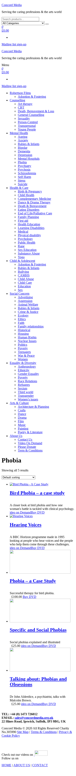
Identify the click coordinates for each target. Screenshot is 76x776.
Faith (21, 322)
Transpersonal (27, 125)
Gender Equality (28, 374)
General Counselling (31, 115)
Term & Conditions (30, 450)
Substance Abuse (29, 253)
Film (21, 421)
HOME (6, 765)
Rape (21, 246)
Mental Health (19, 133)
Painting (23, 428)
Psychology (25, 239)
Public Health (26, 242)
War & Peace (26, 355)
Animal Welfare (28, 304)
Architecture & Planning (33, 406)
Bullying (23, 271)
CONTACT (40, 765)
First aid (23, 220)
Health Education (29, 224)
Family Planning (28, 217)
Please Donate (27, 446)
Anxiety (23, 140)
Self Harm (24, 177)
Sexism (22, 388)
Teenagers (24, 352)
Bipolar (22, 147)
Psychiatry (24, 166)
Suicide (22, 184)
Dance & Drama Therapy (34, 202)
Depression (25, 155)
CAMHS (24, 275)
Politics (22, 344)
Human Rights (27, 337)
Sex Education (27, 250)
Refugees (24, 384)
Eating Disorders (28, 209)
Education (24, 286)
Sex (20, 290)
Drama (22, 417)
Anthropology (27, 366)
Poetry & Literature (30, 432)
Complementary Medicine (34, 198)
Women (23, 359)
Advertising (25, 297)
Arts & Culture (19, 403)
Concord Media (12, 5)
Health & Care (19, 187)
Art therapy (25, 104)
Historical (24, 330)
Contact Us (25, 439)
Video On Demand (30, 443)
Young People (27, 129)
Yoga (21, 257)
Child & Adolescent (22, 260)
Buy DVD (38, 512)
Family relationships (31, 326)
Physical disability (29, 235)
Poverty (23, 348)
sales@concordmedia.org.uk (34, 717)
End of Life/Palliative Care (35, 213)
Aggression (25, 301)
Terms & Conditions (44, 732)
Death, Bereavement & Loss (36, 111)
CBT (21, 107)
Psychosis (24, 169)
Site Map (23, 732)
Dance (22, 414)
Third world (25, 392)
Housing (23, 333)
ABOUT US (21, 765)
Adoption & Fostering (32, 96)
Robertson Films (20, 93)
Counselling (17, 100)
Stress (21, 180)
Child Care (25, 282)
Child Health (26, 195)
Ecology (23, 315)
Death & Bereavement (32, 206)
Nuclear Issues (27, 341)
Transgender (26, 395)
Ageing (22, 136)
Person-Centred (28, 122)
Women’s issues (28, 399)
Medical (23, 231)
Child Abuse (26, 279)
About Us (16, 436)
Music (22, 425)
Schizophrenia (27, 173)
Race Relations (27, 381)
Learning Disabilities (31, 228)
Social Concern (19, 293)
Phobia (22, 162)
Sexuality (24, 118)
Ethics (22, 319)
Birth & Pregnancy (30, 191)
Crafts (22, 410)
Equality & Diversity (23, 363)
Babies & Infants (28, 144)
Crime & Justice (28, 312)
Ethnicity (23, 370)
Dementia (24, 151)
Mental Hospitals (29, 158)
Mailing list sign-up (14, 44)
